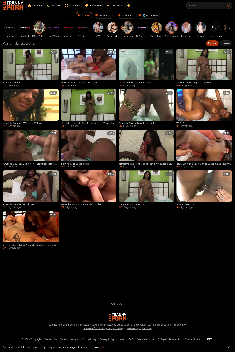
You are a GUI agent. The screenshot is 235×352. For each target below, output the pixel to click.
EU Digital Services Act (169, 339)
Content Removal (69, 339)
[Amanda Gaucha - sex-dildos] (31, 189)
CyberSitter (145, 328)
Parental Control (145, 339)
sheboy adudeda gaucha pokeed (194, 82)
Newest (226, 43)
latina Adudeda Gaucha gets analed (80, 82)
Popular (212, 43)
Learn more (108, 347)
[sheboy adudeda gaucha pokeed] (204, 68)
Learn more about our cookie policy (167, 324)
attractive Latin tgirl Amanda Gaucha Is (82, 204)
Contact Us (51, 339)
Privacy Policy (107, 339)
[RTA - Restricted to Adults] (209, 339)
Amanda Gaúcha (12, 82)
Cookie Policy (89, 339)
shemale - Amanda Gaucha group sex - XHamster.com (88, 123)
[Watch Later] (128, 5)
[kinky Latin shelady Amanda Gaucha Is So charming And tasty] (204, 149)
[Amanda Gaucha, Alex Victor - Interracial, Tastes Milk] (31, 149)
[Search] (229, 5)
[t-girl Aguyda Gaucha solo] (89, 149)
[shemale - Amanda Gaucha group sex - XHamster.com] (89, 108)
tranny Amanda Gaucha (131, 204)
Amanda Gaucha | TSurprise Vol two (23, 123)
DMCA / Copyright (32, 339)
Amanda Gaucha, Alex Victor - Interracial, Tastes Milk (30, 164)
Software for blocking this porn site (103, 328)
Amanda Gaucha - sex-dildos (18, 204)
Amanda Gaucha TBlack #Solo (135, 82)
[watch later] (7, 52)
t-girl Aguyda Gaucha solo (75, 164)
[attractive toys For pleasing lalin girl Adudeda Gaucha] (146, 149)
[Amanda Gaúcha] (31, 68)
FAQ (131, 339)
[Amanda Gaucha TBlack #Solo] (146, 68)
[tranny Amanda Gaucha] (146, 189)
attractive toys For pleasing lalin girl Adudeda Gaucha (146, 164)
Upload (122, 339)
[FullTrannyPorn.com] (13, 5)
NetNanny (132, 328)
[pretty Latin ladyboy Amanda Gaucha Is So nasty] (31, 230)
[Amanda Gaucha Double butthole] (146, 108)
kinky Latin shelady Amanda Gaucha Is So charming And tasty (203, 164)
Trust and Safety (193, 339)
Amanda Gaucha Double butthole (137, 123)
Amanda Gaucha (185, 204)
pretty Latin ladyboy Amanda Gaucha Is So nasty (29, 245)
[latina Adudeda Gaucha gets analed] (89, 68)
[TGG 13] (204, 108)
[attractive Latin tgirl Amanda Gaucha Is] (89, 189)
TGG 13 (180, 123)
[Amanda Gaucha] (204, 189)
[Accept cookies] (228, 347)
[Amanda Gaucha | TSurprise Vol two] (31, 108)
